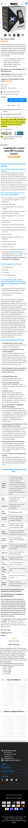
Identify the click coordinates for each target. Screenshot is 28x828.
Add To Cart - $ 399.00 (17, 100)
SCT (7, 84)
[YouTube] (16, 780)
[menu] (2, 4)
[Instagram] (7, 780)
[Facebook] (2, 780)
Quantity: (3, 97)
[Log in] (22, 4)
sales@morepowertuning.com (12, 760)
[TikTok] (12, 780)
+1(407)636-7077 (9, 758)
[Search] (5, 4)
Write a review (14, 644)
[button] (4, 41)
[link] (7, 701)
